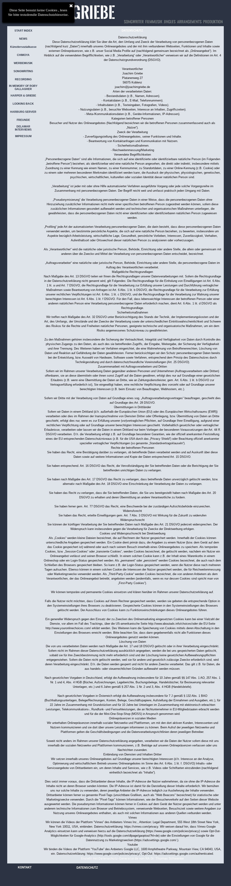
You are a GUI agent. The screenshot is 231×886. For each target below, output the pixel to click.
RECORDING (23, 79)
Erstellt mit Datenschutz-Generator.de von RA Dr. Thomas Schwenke (132, 858)
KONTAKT (25, 867)
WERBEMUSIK (23, 63)
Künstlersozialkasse (23, 46)
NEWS (23, 38)
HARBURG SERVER (23, 111)
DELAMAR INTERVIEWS (23, 128)
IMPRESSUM (23, 136)
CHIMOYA (23, 55)
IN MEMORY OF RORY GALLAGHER (23, 87)
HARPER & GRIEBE (23, 95)
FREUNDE (23, 120)
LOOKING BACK (23, 103)
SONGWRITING (23, 71)
